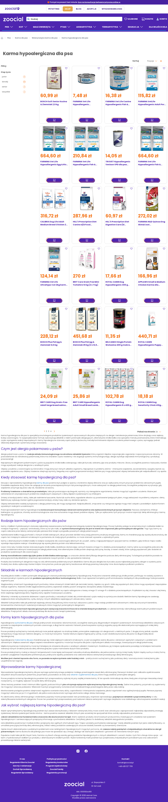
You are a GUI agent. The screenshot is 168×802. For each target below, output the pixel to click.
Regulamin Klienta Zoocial (22, 762)
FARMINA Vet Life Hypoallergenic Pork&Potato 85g (82, 103)
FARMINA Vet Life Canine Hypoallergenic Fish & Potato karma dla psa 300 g (119, 103)
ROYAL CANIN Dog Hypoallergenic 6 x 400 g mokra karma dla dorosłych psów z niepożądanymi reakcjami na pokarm (118, 404)
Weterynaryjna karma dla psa (44, 38)
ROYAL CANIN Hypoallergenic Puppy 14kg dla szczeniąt (149, 343)
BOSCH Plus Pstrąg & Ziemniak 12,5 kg (51, 343)
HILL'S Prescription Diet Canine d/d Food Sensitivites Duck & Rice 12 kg (86, 223)
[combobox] (74, 19)
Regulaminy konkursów (57, 762)
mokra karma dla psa (24, 640)
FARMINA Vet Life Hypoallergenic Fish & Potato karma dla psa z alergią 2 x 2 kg (85, 163)
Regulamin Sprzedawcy (22, 772)
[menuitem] (9, 28)
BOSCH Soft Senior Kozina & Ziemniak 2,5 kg (53, 103)
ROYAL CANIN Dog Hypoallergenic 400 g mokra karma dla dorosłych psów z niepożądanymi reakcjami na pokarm (117, 283)
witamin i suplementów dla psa (84, 674)
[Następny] (54, 431)
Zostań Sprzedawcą (22, 769)
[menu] (84, 27)
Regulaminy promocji (57, 772)
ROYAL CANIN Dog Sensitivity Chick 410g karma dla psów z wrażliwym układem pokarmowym (149, 404)
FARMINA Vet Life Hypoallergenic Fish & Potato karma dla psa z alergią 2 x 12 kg (150, 163)
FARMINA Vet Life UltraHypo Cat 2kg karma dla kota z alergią (53, 283)
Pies (9, 38)
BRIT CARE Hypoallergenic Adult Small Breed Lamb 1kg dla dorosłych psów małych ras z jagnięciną (86, 404)
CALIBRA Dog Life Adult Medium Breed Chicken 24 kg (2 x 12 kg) (53, 223)
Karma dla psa (21, 38)
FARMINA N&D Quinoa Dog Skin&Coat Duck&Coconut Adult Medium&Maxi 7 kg (151, 223)
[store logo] (13, 19)
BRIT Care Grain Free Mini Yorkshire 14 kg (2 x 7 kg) (86, 283)
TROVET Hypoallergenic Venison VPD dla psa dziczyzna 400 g (118, 163)
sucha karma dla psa (24, 623)
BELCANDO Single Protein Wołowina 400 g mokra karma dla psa (118, 343)
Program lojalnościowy (56, 766)
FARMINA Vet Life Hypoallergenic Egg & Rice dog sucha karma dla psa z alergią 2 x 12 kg (54, 163)
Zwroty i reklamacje (22, 766)
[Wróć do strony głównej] (2, 38)
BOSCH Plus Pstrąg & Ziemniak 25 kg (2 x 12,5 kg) (85, 343)
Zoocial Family (56, 769)
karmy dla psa (43, 483)
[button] (67, 68)
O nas (22, 759)
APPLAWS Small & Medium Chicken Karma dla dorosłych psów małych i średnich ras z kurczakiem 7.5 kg (151, 283)
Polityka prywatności (57, 759)
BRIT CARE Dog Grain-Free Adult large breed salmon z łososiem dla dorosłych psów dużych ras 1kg (53, 404)
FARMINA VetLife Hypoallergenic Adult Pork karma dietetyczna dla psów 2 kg (152, 103)
